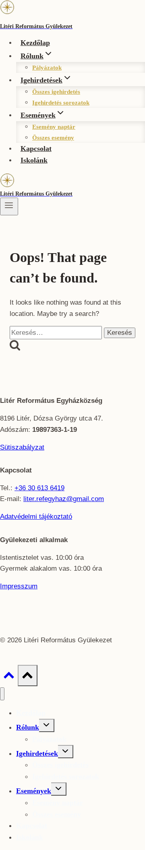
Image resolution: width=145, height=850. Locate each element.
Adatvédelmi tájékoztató (36, 516)
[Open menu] (9, 206)
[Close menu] (2, 694)
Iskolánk (34, 160)
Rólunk (27, 727)
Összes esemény (53, 137)
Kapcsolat (36, 148)
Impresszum (18, 586)
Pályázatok (47, 67)
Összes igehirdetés (56, 92)
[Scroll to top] (9, 677)
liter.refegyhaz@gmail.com (63, 499)
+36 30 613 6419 (39, 488)
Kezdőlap (35, 43)
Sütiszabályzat (22, 447)
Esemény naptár (53, 127)
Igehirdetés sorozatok (60, 102)
